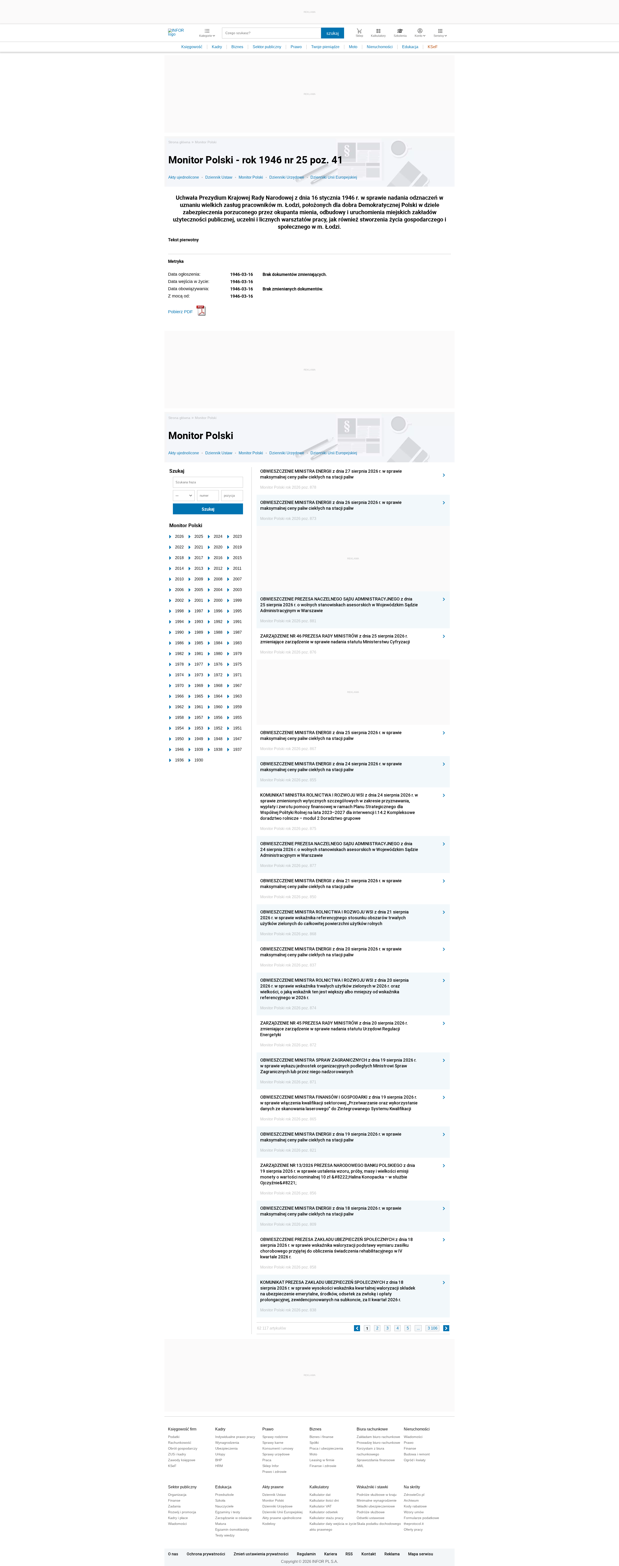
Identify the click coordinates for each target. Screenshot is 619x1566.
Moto (353, 47)
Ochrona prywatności (206, 1553)
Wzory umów (414, 1512)
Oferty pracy (413, 1529)
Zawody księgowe (181, 1460)
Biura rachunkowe (372, 1429)
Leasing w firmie (322, 1460)
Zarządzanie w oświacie (233, 1518)
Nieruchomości (380, 47)
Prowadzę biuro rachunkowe (378, 1442)
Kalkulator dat (320, 1495)
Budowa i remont (417, 1454)
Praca (266, 1460)
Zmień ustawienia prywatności (261, 1553)
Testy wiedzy (225, 1535)
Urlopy (220, 1454)
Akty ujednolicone (183, 177)
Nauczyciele (224, 1506)
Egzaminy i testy (227, 1512)
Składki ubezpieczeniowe (376, 1506)
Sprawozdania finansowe (376, 1460)
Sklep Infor (270, 1466)
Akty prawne (273, 1487)
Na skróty (412, 1487)
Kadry (217, 47)
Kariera (330, 1553)
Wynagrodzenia (227, 1442)
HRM (219, 1466)
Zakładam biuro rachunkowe (378, 1437)
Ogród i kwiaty (415, 1460)
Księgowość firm (182, 1429)
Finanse (410, 1448)
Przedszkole (224, 1495)
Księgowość (191, 47)
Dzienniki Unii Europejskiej (333, 177)
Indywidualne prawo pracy (235, 1437)
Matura (220, 1524)
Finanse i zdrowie (323, 1466)
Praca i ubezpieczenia (326, 1448)
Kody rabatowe (415, 1506)
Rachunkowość (179, 1442)
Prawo (296, 47)
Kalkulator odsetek (324, 1512)
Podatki (173, 1437)
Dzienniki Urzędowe (286, 177)
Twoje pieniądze (325, 47)
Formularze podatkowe (421, 1518)
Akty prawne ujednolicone (282, 1518)
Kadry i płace (178, 1518)
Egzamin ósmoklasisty (232, 1529)
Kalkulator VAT (321, 1506)
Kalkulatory (319, 1487)
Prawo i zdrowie (274, 1472)
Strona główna (179, 142)
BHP (218, 1460)
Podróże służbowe (371, 1512)
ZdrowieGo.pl (414, 1495)
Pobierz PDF (180, 311)
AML (360, 1466)
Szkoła (220, 1500)
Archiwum (411, 1500)
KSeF (433, 47)
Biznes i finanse (321, 1437)
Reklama (392, 1553)
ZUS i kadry (177, 1454)
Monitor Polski (205, 142)
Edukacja (410, 47)
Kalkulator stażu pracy (326, 1518)
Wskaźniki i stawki (372, 1487)
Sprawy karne (272, 1442)
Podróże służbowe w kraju (377, 1495)
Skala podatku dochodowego (379, 1524)
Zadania (174, 1506)
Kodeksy (268, 1524)
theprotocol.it (414, 1524)
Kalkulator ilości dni (324, 1500)
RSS (349, 1553)
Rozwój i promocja (182, 1512)
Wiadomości (413, 1437)
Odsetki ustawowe (370, 1518)
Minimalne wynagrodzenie (377, 1500)
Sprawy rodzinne (275, 1437)
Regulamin (306, 1553)
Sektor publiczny (267, 47)
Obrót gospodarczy (182, 1448)
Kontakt (368, 1553)
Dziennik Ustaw (218, 177)
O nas (173, 1553)
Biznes (237, 47)
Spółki (314, 1442)
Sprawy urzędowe (276, 1454)
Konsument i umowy (277, 1448)
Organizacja (177, 1495)
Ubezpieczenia (226, 1448)
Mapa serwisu (420, 1553)
